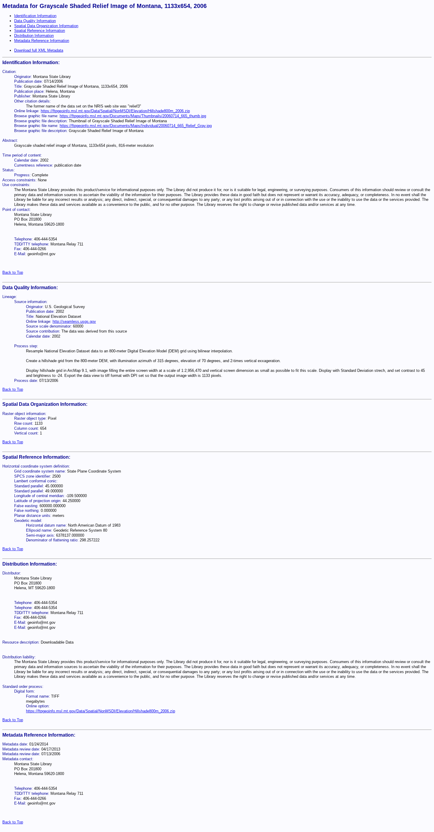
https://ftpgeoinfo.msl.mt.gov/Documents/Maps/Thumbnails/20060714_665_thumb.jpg (133, 116)
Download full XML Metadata (38, 50)
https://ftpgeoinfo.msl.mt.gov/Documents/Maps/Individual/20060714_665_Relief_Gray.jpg (136, 125)
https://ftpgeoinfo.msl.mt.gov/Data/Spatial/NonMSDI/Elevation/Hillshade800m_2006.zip (115, 111)
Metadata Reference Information (41, 40)
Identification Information (35, 16)
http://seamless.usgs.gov (74, 321)
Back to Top (12, 272)
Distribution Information (34, 35)
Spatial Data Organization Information (46, 26)
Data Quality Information (35, 21)
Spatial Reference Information (39, 30)
